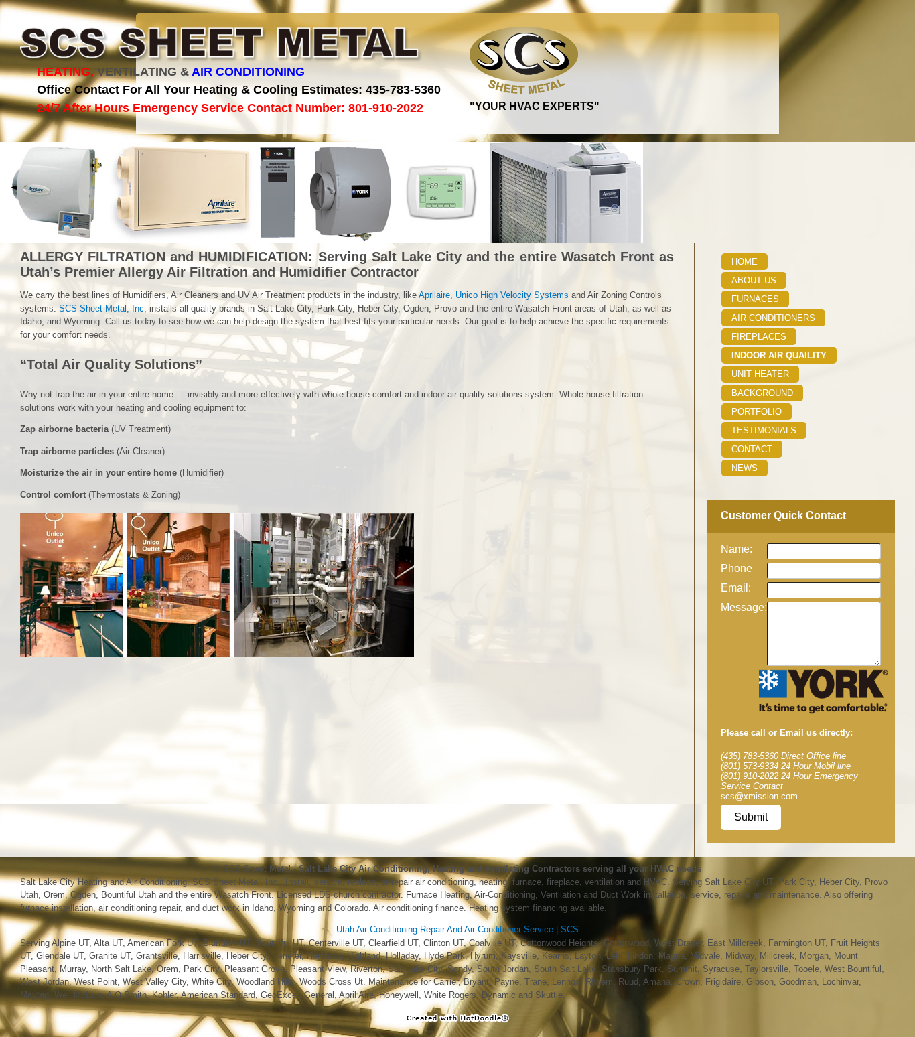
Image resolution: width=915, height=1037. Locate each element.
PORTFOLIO (756, 412)
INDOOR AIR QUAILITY (779, 355)
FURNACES (755, 299)
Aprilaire (434, 295)
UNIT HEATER (760, 374)
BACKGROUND (762, 393)
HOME (744, 262)
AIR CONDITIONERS (773, 318)
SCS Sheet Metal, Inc (101, 308)
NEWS (744, 468)
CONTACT (751, 449)
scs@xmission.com (759, 796)
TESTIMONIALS (763, 430)
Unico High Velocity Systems (512, 295)
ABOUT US (753, 280)
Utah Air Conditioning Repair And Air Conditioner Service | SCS (457, 929)
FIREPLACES (758, 337)
